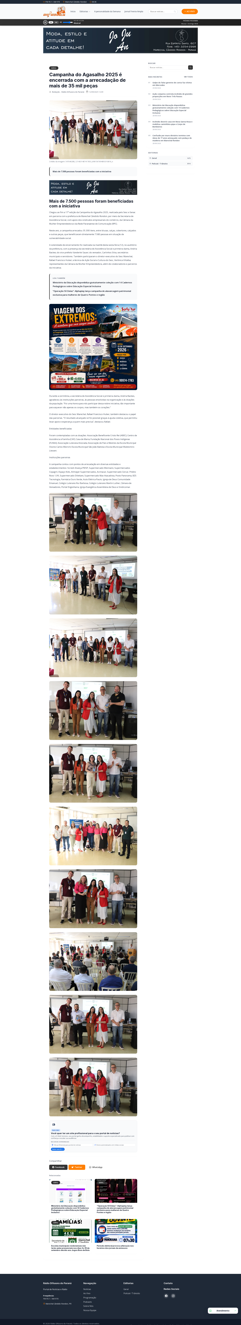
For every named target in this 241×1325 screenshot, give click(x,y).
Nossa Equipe (89, 1308)
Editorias (84, 11)
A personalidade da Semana (107, 11)
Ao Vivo (86, 1291)
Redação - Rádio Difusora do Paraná (68, 90)
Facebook (60, 1165)
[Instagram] (197, 2)
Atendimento (223, 1310)
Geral (53, 66)
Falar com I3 (56, 1147)
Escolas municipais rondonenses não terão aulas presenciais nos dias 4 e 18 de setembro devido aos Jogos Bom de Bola (70, 1246)
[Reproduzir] (45, 22)
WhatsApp (97, 1165)
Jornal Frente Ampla (134, 11)
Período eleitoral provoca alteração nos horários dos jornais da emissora (115, 1245)
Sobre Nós (88, 1304)
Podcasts (87, 1300)
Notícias (87, 1287)
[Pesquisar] (175, 11)
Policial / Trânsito (132, 1291)
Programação (89, 1296)
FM (51, 22)
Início (73, 11)
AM (56, 22)
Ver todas (188, 75)
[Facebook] (195, 2)
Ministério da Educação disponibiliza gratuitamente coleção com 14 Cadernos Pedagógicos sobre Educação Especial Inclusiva (70, 1207)
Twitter (78, 1165)
